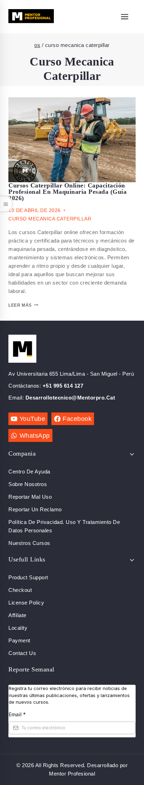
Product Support (28, 577)
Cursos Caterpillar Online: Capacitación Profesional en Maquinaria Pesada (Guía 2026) (67, 192)
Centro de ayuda (29, 472)
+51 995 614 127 (63, 386)
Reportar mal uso (30, 497)
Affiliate (17, 615)
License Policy (26, 603)
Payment (19, 640)
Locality (17, 628)
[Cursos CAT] (31, 16)
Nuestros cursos (29, 543)
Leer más (20, 305)
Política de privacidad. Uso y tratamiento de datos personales (64, 526)
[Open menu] (124, 16)
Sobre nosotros (27, 484)
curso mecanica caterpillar (49, 218)
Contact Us (22, 653)
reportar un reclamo (35, 509)
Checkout (20, 590)
